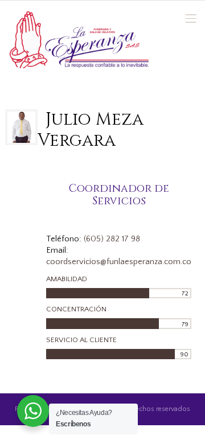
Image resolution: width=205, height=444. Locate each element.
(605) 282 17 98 (112, 239)
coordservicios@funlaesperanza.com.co (118, 261)
